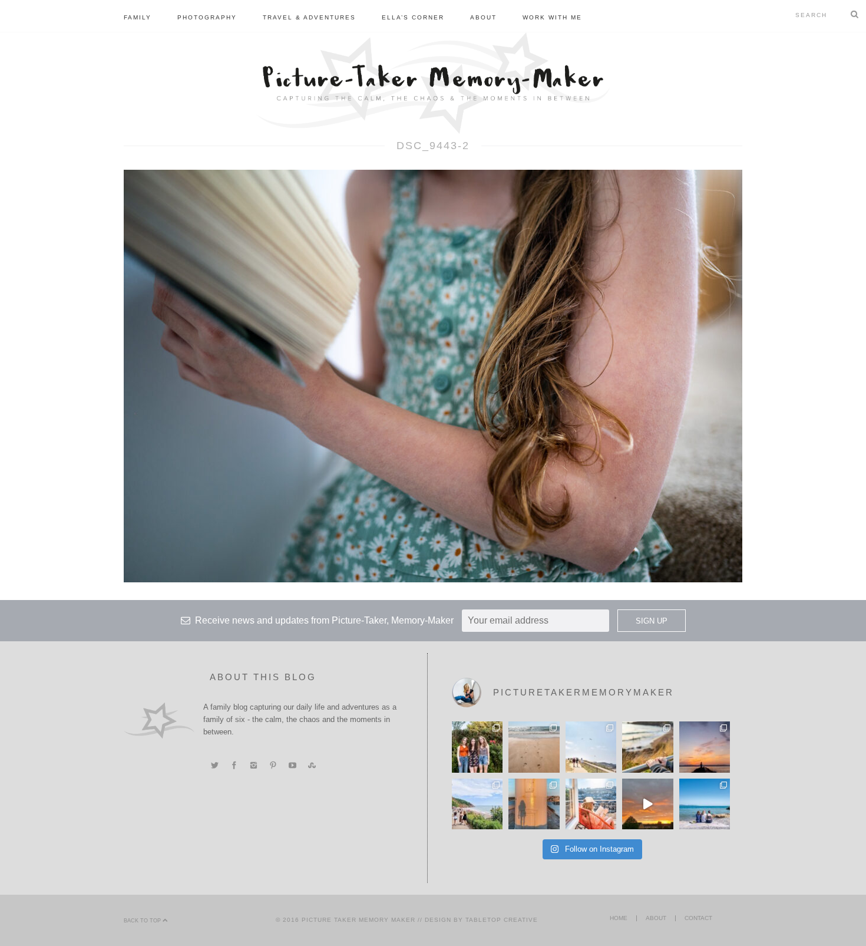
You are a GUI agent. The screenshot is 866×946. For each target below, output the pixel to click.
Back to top (143, 921)
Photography (207, 17)
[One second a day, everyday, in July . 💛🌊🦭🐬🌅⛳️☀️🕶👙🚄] (647, 804)
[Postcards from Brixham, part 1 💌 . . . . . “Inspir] (704, 804)
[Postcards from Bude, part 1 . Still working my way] (591, 746)
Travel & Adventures (309, 17)
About (483, 17)
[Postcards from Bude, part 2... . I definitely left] (533, 746)
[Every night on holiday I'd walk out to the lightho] (533, 804)
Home (618, 918)
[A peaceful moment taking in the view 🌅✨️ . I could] (647, 746)
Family (137, 17)
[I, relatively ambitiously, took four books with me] (591, 804)
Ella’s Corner (413, 17)
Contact (698, 918)
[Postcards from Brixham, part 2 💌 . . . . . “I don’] (477, 804)
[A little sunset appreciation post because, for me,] (704, 746)
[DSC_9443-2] (433, 375)
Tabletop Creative (501, 920)
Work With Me (552, 17)
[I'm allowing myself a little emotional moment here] (477, 746)
